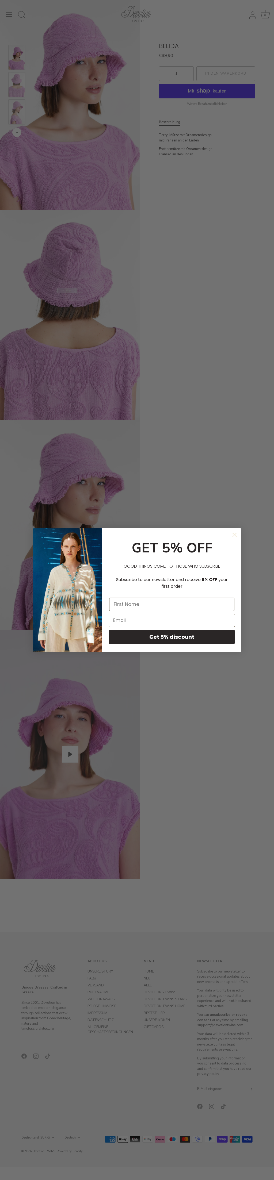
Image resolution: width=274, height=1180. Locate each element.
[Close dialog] (234, 535)
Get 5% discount (171, 637)
